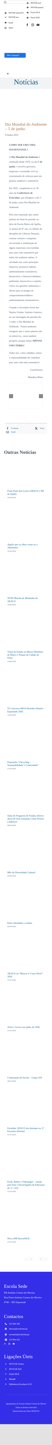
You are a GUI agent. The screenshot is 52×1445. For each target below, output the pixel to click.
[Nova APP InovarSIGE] (26, 1218)
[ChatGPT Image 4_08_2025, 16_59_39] (15, 31)
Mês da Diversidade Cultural (21, 872)
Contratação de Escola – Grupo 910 (24, 1077)
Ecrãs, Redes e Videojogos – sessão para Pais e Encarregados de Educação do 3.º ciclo (26, 1184)
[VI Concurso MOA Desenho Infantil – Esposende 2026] (26, 688)
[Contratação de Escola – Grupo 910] (26, 1057)
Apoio (11, 28)
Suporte (41, 74)
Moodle (12, 1379)
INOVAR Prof (15, 1369)
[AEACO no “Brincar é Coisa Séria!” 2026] (26, 953)
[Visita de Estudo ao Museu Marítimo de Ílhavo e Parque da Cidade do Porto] (26, 631)
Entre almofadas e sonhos (19, 923)
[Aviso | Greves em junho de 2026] (26, 1007)
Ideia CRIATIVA (33, 1411)
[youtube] (38, 25)
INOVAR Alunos (16, 1364)
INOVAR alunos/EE (16, 13)
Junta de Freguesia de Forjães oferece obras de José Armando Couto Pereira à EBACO (25, 818)
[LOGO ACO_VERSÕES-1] (20, 2)
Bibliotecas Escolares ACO (20, 1384)
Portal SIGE (35, 18)
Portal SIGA (35, 12)
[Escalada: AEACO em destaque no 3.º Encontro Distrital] (26, 1108)
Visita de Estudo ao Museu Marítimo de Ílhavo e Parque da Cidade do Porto (25, 654)
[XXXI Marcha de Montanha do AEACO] (26, 578)
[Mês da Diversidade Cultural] (26, 852)
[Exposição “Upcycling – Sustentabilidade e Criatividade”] (26, 742)
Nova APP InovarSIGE (18, 1238)
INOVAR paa (14, 17)
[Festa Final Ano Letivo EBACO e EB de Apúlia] (26, 470)
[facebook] (27, 25)
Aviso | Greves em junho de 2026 (23, 1027)
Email (11, 23)
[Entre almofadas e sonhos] (26, 903)
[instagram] (32, 25)
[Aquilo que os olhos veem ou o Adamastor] (26, 524)
